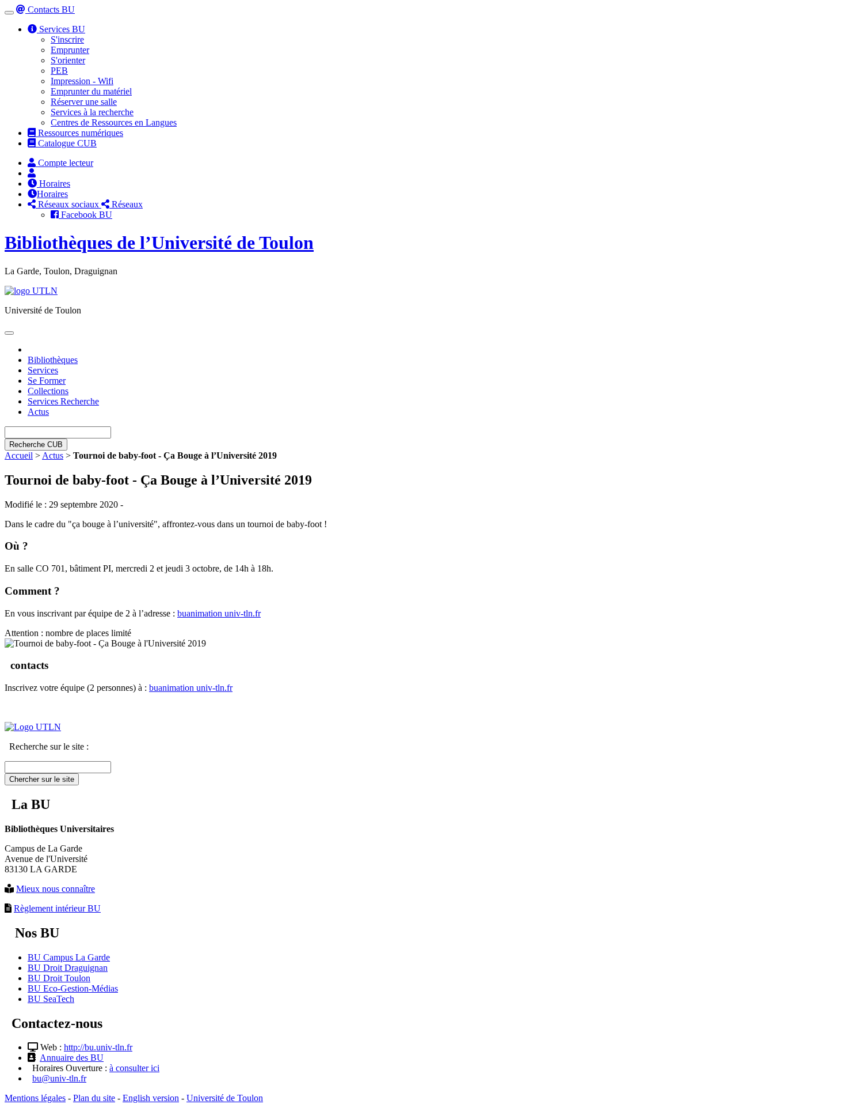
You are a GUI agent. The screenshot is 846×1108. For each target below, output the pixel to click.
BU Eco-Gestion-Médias (73, 988)
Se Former (47, 380)
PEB (59, 70)
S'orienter (68, 60)
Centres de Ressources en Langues (114, 122)
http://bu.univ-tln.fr (98, 1047)
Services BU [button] (61, 29)
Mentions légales (35, 1098)
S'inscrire (67, 39)
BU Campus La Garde (69, 957)
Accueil (19, 455)
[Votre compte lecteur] (32, 173)
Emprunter (70, 50)
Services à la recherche (92, 112)
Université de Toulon (224, 1098)
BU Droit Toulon (59, 978)
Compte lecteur (64, 163)
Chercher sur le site (41, 779)
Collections (48, 391)
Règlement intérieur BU (57, 908)
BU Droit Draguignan (68, 968)
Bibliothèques (53, 360)
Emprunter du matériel (91, 91)
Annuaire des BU (72, 1057)
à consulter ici (134, 1068)
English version (151, 1098)
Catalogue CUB (66, 143)
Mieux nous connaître (55, 889)
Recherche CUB (36, 444)
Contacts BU (50, 9)
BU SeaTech (51, 999)
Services (43, 370)
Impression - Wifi (82, 81)
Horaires (53, 183)
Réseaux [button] (126, 204)
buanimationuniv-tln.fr (219, 613)
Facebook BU (85, 215)
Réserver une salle (84, 102)
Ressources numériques (79, 133)
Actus (38, 412)
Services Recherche (63, 401)
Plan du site (94, 1098)
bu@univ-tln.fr (59, 1078)
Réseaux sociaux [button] (68, 204)
